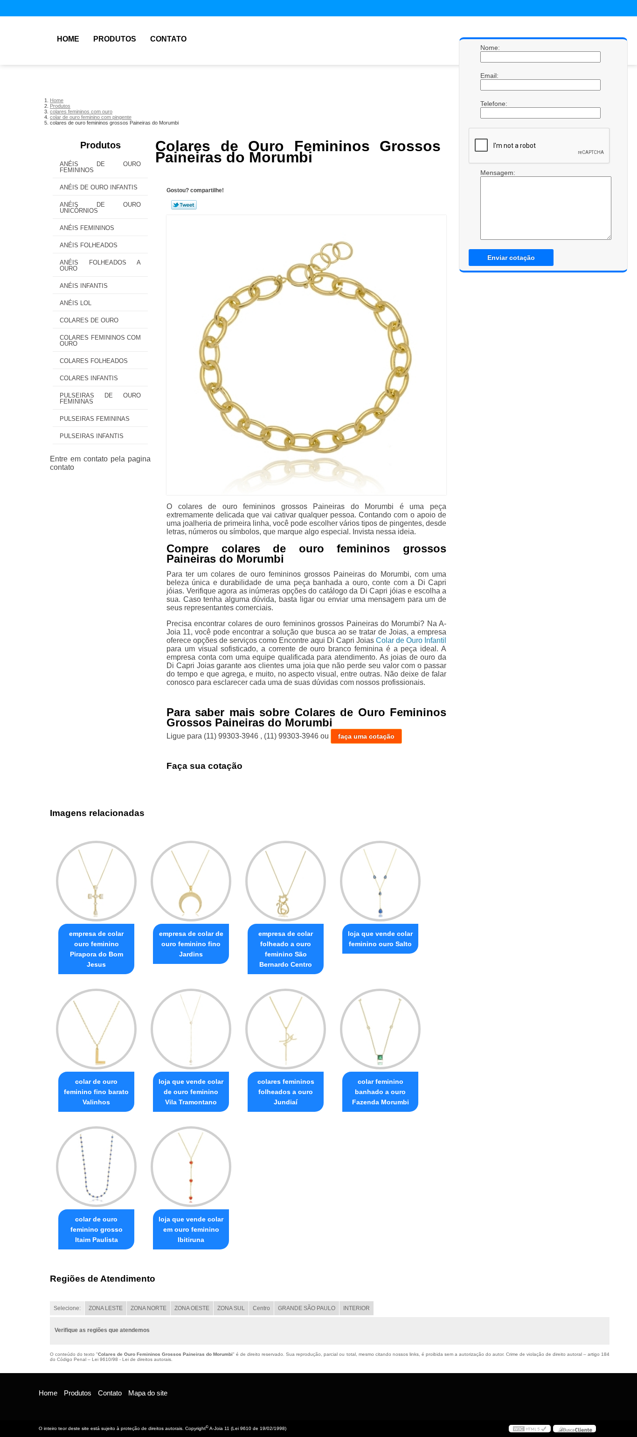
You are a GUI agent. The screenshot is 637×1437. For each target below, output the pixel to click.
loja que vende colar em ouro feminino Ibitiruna (191, 1229)
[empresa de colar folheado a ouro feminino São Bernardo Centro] (285, 881)
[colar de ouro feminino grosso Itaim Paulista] (96, 1166)
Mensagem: (489, 172)
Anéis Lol (75, 303)
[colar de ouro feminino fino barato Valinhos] (96, 1029)
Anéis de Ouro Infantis (99, 187)
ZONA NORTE (148, 1308)
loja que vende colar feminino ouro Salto (380, 939)
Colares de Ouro (89, 320)
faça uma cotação (366, 736)
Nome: (489, 47)
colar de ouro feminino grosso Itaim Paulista (96, 1229)
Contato (168, 39)
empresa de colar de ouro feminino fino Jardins (191, 944)
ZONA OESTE (191, 1308)
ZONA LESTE (106, 1308)
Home (68, 39)
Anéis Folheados (89, 245)
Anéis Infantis (84, 285)
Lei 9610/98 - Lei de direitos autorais (131, 1359)
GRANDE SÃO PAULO (306, 1308)
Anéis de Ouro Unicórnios (100, 207)
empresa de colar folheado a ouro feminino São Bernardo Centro (285, 949)
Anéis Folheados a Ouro (100, 265)
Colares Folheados (94, 360)
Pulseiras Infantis (92, 435)
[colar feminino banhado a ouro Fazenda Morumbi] (380, 1029)
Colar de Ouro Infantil (411, 640)
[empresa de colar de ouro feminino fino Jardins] (191, 881)
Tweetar (184, 204)
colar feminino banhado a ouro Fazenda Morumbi (380, 1092)
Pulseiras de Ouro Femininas (100, 398)
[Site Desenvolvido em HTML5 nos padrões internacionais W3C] (530, 1428)
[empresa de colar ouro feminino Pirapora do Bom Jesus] (96, 881)
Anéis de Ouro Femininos (100, 167)
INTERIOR (356, 1308)
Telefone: (489, 103)
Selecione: (67, 1308)
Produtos (114, 39)
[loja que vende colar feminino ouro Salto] (380, 881)
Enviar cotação (511, 257)
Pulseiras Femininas (95, 418)
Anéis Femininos (87, 227)
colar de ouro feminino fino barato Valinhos (96, 1092)
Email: (489, 75)
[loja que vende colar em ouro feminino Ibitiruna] (191, 1166)
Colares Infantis (89, 378)
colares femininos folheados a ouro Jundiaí (285, 1092)
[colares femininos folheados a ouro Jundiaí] (285, 1029)
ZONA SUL (231, 1308)
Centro (261, 1308)
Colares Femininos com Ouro (100, 340)
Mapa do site (147, 1393)
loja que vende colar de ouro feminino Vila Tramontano (191, 1092)
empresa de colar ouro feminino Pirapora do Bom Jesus (96, 949)
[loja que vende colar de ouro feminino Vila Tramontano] (191, 1029)
